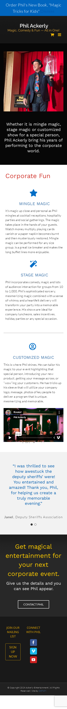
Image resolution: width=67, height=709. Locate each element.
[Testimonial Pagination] (32, 524)
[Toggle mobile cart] (52, 35)
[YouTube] (33, 659)
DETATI (42, 690)
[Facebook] (33, 642)
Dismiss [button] (47, 11)
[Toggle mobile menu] (60, 35)
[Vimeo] (33, 651)
